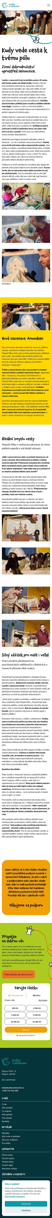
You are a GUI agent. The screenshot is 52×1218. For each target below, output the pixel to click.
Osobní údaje (7, 1165)
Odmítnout (26, 1210)
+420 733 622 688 (10, 1090)
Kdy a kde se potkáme (11, 1136)
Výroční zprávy (8, 1158)
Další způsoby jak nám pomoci (18, 974)
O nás (4, 1104)
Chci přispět (7, 1117)
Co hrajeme (6, 1111)
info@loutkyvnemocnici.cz (13, 1087)
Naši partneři (7, 1114)
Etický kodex (7, 1154)
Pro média (6, 1143)
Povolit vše (26, 1204)
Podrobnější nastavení (15, 1196)
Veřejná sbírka (8, 1161)
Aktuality (5, 1133)
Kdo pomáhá (7, 1107)
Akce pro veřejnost (10, 1139)
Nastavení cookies (9, 1168)
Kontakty (5, 1121)
